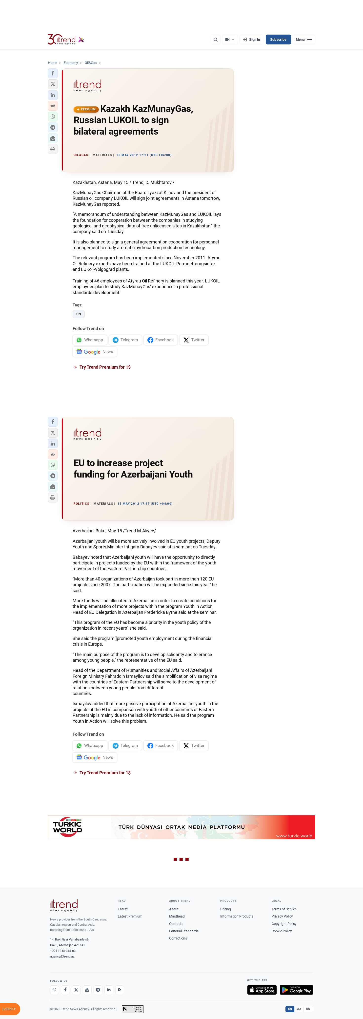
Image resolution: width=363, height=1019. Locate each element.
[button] (53, 73)
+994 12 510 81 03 (63, 951)
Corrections (178, 938)
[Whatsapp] (54, 989)
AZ (299, 1009)
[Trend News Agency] (64, 905)
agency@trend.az (62, 956)
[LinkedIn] (108, 989)
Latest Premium (130, 916)
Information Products (236, 916)
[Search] (216, 39)
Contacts (176, 924)
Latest (123, 909)
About (174, 909)
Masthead (177, 916)
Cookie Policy (282, 931)
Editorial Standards (184, 931)
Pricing (225, 909)
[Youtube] (87, 989)
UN (78, 314)
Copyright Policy (284, 924)
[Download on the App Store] (262, 990)
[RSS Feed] (119, 989)
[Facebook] (65, 989)
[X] (76, 989)
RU (308, 1009)
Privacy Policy (282, 916)
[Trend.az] (66, 39)
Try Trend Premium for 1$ (105, 367)
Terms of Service (284, 909)
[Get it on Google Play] (296, 990)
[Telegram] (98, 989)
